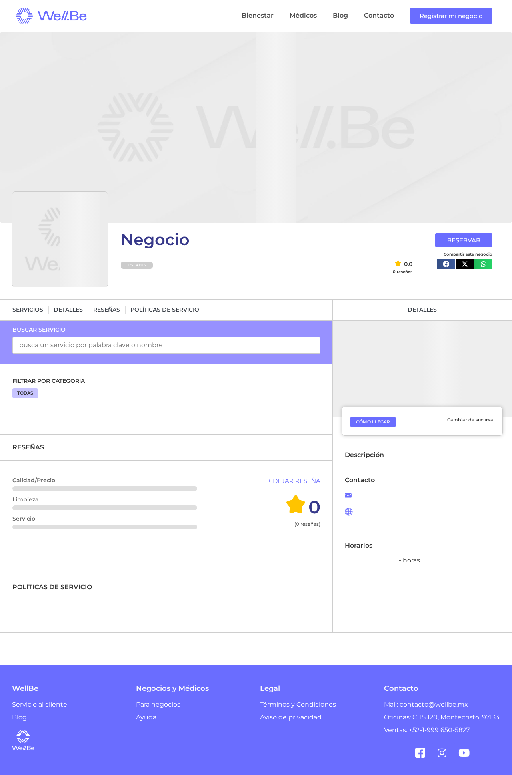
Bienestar (258, 15)
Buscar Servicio (39, 329)
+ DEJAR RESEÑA (294, 481)
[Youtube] (464, 753)
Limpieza (25, 499)
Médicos (303, 15)
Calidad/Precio (33, 480)
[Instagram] (442, 753)
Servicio (23, 518)
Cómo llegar (373, 422)
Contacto (379, 15)
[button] (446, 264)
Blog (340, 15)
